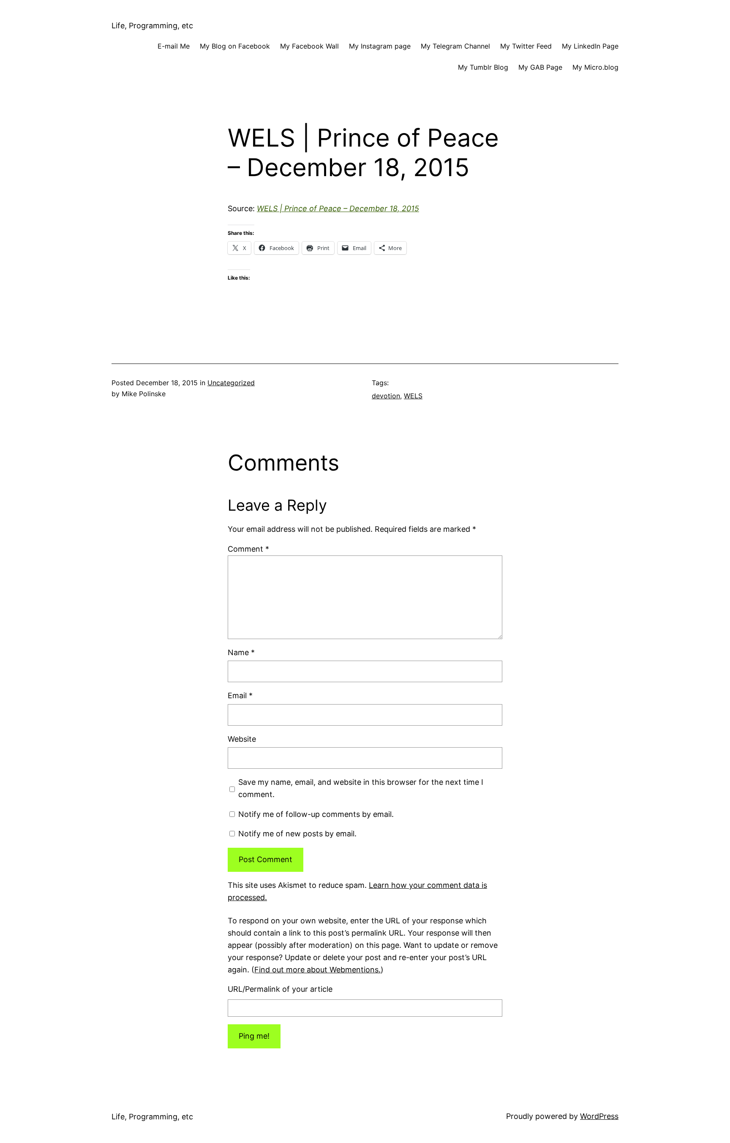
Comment (248, 548)
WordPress (599, 1116)
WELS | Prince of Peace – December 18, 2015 (338, 208)
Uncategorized (231, 382)
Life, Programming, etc (152, 25)
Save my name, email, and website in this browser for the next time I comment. (360, 788)
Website (242, 739)
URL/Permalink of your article (280, 989)
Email (240, 695)
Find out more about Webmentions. (317, 969)
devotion (386, 396)
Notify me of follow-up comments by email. (316, 814)
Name (241, 652)
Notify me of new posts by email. (297, 833)
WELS (413, 396)
